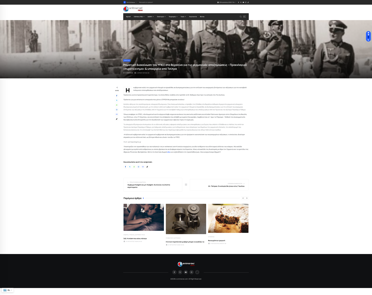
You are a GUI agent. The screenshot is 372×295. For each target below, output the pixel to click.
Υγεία (182, 16)
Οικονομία (160, 16)
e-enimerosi (129, 73)
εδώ (168, 152)
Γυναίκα (131, 235)
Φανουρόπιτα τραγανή (146, 2)
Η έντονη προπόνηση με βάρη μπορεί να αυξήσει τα (185, 242)
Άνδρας (126, 235)
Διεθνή (150, 16)
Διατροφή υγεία (140, 235)
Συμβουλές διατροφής (173, 238)
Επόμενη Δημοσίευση (235, 183)
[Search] (241, 16)
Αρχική (128, 16)
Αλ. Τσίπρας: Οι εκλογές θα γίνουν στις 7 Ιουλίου (226, 186)
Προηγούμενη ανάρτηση (138, 182)
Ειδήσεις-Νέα (138, 16)
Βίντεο (202, 16)
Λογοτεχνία (193, 16)
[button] (243, 198)
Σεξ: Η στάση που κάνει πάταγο (135, 238)
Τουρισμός (172, 16)
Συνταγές (211, 237)
